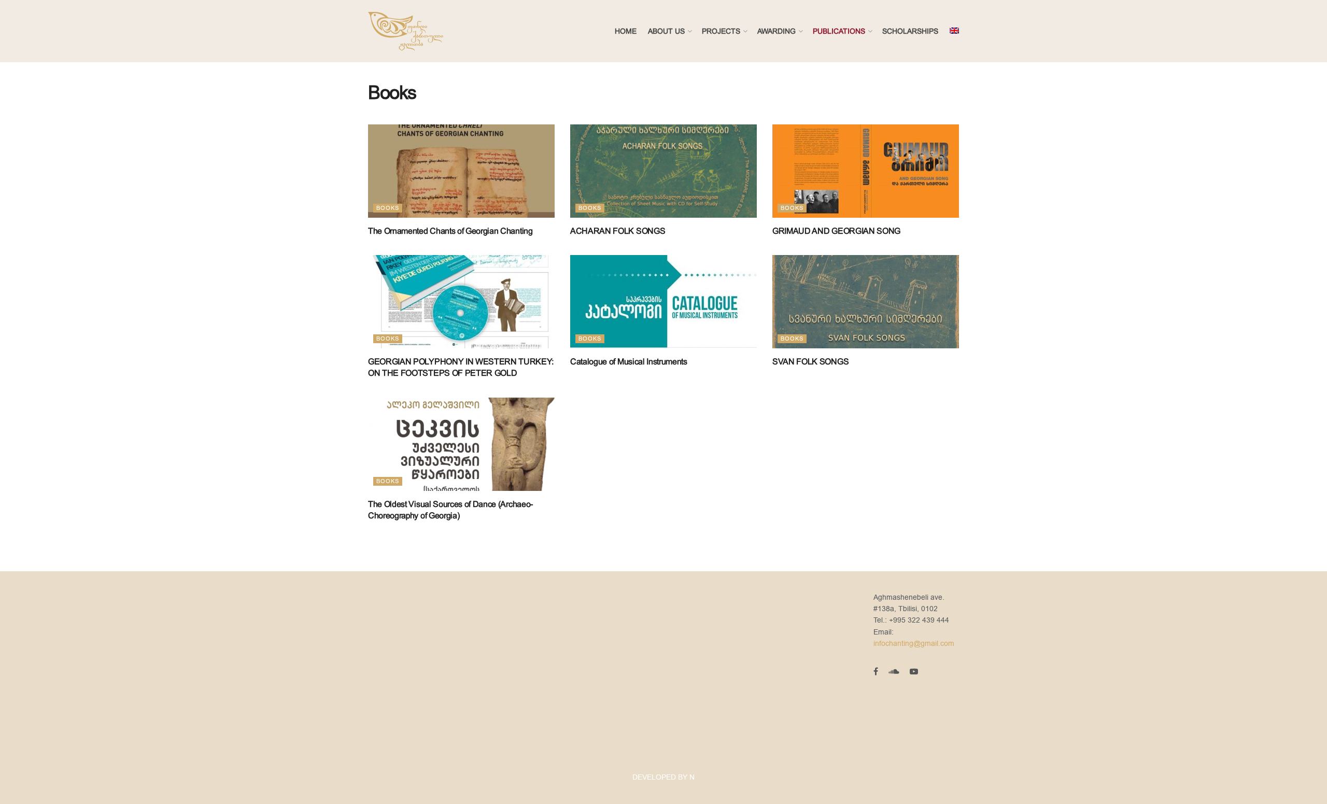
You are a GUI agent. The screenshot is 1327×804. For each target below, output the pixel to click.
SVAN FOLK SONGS (810, 361)
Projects (721, 31)
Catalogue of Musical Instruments (628, 361)
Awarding (776, 31)
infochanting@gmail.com (913, 643)
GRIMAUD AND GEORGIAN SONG (836, 231)
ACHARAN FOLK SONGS (617, 231)
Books (387, 208)
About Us (666, 31)
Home (626, 31)
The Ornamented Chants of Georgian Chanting (450, 231)
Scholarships (910, 31)
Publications (839, 31)
